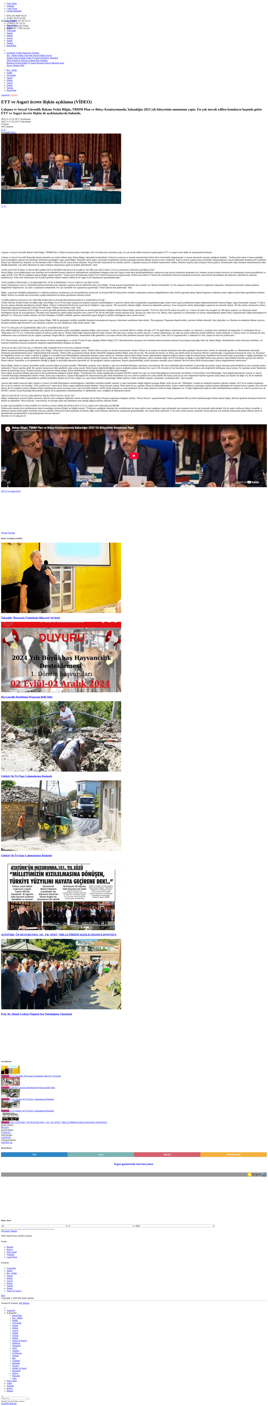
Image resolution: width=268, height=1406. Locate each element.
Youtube (35, 53)
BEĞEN (5, 1127)
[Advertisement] (85, 229)
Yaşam (10, 33)
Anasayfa (5, 95)
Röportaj (10, 63)
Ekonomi (40, 63)
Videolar (10, 6)
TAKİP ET (6, 1132)
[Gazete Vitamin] (9, 21)
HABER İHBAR (9, 1403)
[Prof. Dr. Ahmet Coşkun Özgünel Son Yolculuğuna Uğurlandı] (61, 1008)
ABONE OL (7, 1142)
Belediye (45, 58)
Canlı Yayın (12, 8)
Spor (61, 63)
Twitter (19, 53)
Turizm (10, 43)
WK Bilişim (24, 1303)
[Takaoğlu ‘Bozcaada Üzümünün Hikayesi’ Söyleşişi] (61, 612)
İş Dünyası (24, 60)
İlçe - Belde (12, 25)
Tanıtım (15, 60)
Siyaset (17, 63)
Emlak (9, 40)
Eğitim (10, 35)
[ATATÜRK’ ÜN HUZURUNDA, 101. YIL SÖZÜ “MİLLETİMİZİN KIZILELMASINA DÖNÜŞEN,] (61, 929)
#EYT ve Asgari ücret (11, 491)
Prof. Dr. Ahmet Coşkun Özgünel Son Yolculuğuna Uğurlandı (36, 1014)
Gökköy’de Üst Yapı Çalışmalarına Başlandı (26, 776)
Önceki (4, 533)
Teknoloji (53, 58)
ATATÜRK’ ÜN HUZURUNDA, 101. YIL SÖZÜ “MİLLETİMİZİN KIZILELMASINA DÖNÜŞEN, (59, 934)
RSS (22, 65)
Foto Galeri (12, 3)
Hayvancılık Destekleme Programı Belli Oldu (26, 696)
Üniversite (11, 30)
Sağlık (9, 28)
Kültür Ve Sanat (28, 63)
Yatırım (32, 60)
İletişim (16, 65)
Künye (10, 65)
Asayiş (10, 38)
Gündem (43, 60)
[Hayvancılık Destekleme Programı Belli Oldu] (61, 691)
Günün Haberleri (14, 11)
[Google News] (8, 132)
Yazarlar (10, 1386)
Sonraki (11, 533)
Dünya (48, 63)
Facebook (11, 53)
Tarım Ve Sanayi (33, 58)
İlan (37, 60)
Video (9, 1383)
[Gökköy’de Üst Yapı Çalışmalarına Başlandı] (61, 771)
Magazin (55, 63)
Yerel (9, 60)
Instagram (27, 53)
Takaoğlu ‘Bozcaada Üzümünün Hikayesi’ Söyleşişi (30, 617)
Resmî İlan (11, 45)
